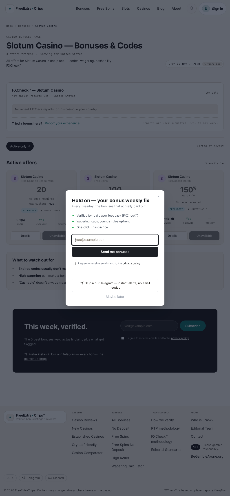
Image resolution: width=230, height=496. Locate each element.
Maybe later (115, 296)
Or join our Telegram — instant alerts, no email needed (117, 285)
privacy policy (131, 263)
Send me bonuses (115, 252)
